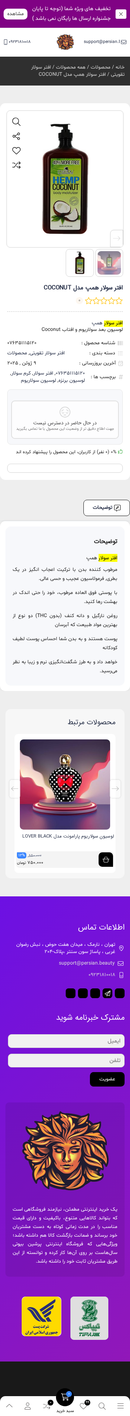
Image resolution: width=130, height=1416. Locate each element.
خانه (120, 67)
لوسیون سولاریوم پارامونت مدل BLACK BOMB (68, 836)
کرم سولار (21, 373)
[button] (116, 238)
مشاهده (15, 13)
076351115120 (70, 373)
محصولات (100, 67)
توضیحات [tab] (102, 507)
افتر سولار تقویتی (47, 353)
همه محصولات (71, 67)
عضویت (107, 1079)
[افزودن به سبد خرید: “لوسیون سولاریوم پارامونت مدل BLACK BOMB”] (106, 859)
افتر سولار (43, 373)
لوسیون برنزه (71, 380)
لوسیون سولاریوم (38, 380)
